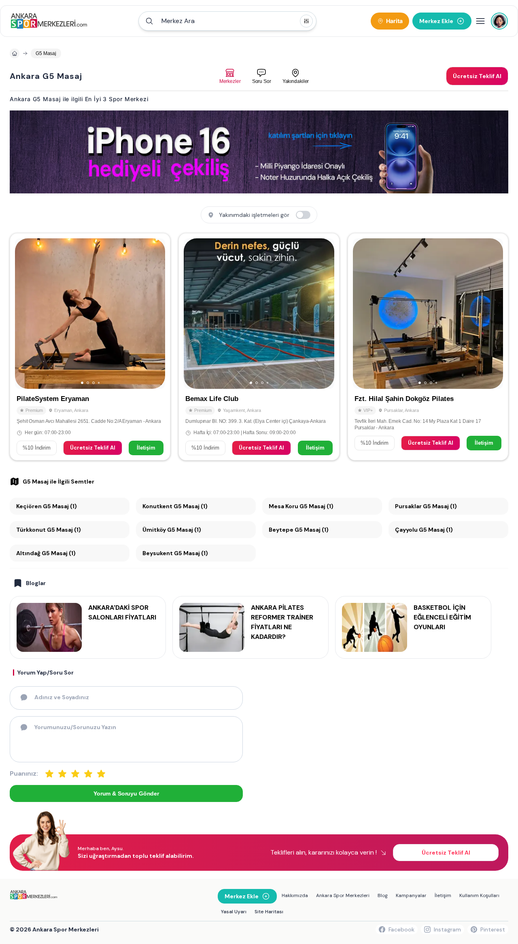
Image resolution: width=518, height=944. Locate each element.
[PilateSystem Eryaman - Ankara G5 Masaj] (90, 346)
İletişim (146, 448)
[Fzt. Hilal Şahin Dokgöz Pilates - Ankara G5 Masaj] (428, 346)
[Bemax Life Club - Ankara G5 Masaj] (259, 346)
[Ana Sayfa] (48, 21)
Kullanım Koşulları (479, 895)
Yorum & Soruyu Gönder (126, 793)
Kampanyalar (411, 895)
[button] (227, 21)
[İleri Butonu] (24, 313)
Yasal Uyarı (233, 911)
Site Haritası (269, 911)
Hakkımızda (295, 895)
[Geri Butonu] (155, 313)
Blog (383, 895)
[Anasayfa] (14, 53)
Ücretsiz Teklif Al (92, 447)
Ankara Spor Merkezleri (342, 895)
